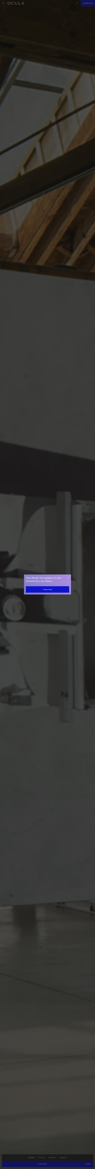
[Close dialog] (68, 577)
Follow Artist (47, 589)
